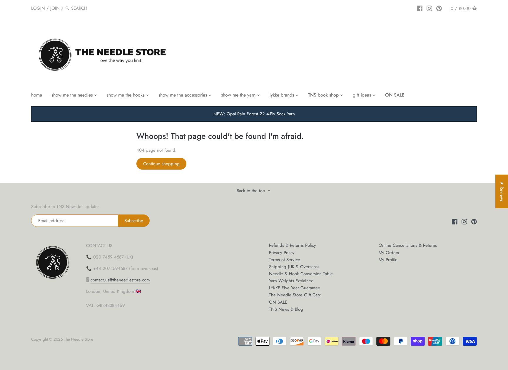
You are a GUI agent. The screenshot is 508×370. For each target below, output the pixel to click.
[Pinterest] (439, 7)
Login (38, 8)
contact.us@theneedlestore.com (120, 280)
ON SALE (278, 302)
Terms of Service (284, 259)
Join (55, 8)
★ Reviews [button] (502, 191)
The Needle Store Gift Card (295, 295)
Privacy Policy (282, 252)
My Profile (388, 259)
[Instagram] (429, 7)
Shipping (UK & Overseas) (294, 266)
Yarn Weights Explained (291, 281)
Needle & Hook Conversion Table (301, 274)
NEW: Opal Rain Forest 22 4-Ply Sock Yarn (254, 114)
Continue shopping (161, 163)
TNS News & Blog (286, 309)
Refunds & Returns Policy (292, 245)
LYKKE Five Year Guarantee (294, 288)
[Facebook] (419, 7)
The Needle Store (78, 339)
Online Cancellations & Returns (408, 245)
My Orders (389, 252)
